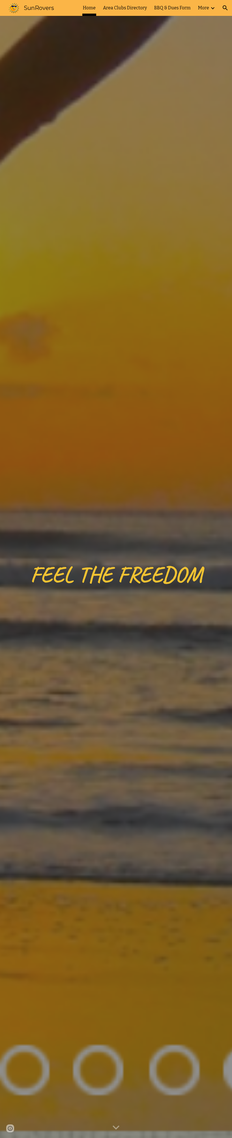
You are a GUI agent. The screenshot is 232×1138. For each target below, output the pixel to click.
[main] (116, 577)
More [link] (203, 7)
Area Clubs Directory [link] (125, 7)
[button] (225, 8)
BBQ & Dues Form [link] (172, 7)
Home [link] (89, 7)
